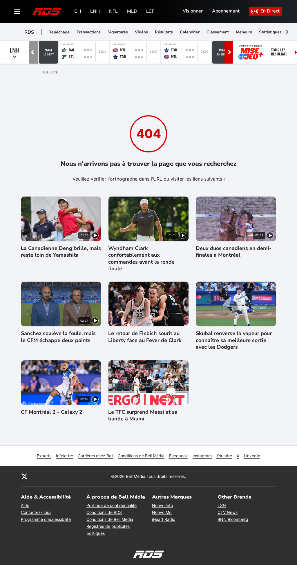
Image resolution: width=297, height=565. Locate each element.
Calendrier (190, 32)
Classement (218, 32)
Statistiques (270, 32)
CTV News (228, 512)
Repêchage (59, 32)
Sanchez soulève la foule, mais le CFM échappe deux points (58, 336)
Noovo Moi (162, 512)
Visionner (193, 11)
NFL (113, 11)
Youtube (224, 455)
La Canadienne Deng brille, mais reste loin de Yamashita (61, 251)
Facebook (178, 455)
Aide (25, 505)
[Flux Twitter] (24, 476)
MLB (132, 11)
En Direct (270, 11)
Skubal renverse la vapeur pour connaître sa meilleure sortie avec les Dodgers (234, 340)
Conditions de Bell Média (141, 455)
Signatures (118, 32)
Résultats (164, 32)
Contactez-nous (36, 512)
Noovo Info (162, 505)
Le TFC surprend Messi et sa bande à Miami (143, 415)
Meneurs (244, 32)
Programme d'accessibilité (46, 519)
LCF (150, 11)
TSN (222, 505)
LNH (95, 11)
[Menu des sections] (17, 11)
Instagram (202, 455)
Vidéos (141, 32)
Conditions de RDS (104, 512)
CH (77, 11)
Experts (44, 455)
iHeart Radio (163, 519)
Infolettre (64, 455)
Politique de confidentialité (111, 505)
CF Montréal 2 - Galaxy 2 (51, 412)
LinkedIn (252, 455)
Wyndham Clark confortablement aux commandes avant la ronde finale (141, 258)
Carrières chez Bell (95, 455)
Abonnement (226, 11)
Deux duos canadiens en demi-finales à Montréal (233, 251)
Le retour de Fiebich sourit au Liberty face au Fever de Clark (145, 336)
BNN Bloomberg (233, 519)
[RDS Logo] (46, 11)
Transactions (89, 32)
